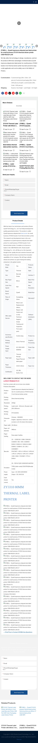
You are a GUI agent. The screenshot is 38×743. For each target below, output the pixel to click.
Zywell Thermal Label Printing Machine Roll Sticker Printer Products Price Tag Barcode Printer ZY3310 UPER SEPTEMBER (27, 167)
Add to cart (8, 129)
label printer (24, 233)
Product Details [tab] (18, 220)
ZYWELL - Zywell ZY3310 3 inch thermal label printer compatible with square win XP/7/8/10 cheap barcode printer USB (27, 146)
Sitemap (19, 739)
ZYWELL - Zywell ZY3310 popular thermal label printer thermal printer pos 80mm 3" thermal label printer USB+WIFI (27, 125)
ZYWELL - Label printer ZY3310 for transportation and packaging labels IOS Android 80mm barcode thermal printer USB (10, 165)
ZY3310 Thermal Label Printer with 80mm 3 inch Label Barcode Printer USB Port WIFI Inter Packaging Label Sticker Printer (10, 125)
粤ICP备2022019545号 (29, 737)
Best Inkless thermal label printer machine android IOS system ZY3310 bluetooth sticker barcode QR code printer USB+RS (10, 146)
